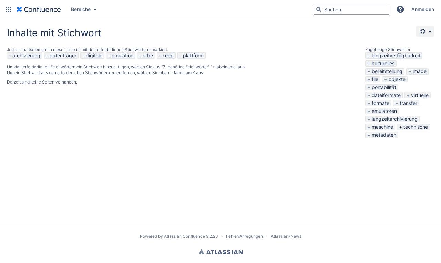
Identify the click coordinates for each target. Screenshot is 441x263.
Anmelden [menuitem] (422, 9)
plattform (193, 55)
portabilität (384, 87)
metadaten (384, 135)
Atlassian (221, 251)
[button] (8, 9)
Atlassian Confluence (184, 236)
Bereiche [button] (81, 9)
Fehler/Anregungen (244, 236)
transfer (408, 103)
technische (415, 127)
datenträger (63, 55)
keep (168, 55)
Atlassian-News (286, 236)
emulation (122, 55)
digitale (94, 55)
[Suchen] (318, 9)
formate (380, 103)
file (375, 79)
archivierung (26, 55)
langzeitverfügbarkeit (396, 55)
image (420, 71)
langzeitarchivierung (395, 119)
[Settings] (425, 31)
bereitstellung (387, 71)
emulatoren (384, 111)
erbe (148, 55)
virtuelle (420, 95)
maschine (382, 127)
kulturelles (383, 63)
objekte (397, 79)
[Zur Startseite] (38, 9)
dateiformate (386, 95)
